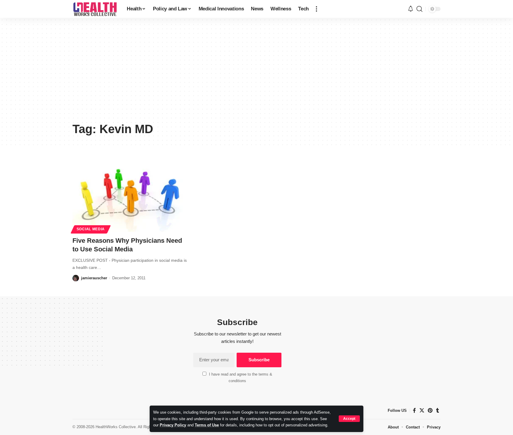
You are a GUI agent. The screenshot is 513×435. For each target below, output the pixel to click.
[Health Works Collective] (94, 9)
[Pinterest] (430, 410)
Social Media (91, 229)
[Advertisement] (256, 74)
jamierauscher (94, 278)
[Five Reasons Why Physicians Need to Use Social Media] (129, 197)
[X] (422, 410)
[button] (349, 418)
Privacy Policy (173, 425)
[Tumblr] (438, 410)
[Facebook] (414, 410)
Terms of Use (207, 425)
